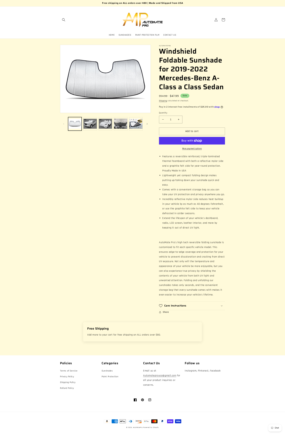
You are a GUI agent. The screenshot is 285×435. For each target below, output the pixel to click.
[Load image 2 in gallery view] (90, 124)
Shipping (163, 100)
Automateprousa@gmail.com (159, 375)
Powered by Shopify (151, 427)
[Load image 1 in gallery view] (75, 124)
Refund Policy (67, 388)
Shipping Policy (68, 382)
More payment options (192, 148)
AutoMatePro (138, 427)
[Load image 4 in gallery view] (120, 124)
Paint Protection (110, 376)
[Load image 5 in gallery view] (136, 124)
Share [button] (166, 312)
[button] (63, 19)
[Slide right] (147, 124)
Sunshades (107, 370)
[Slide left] (63, 124)
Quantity (163, 113)
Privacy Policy (67, 376)
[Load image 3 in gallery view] (105, 124)
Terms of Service (69, 370)
